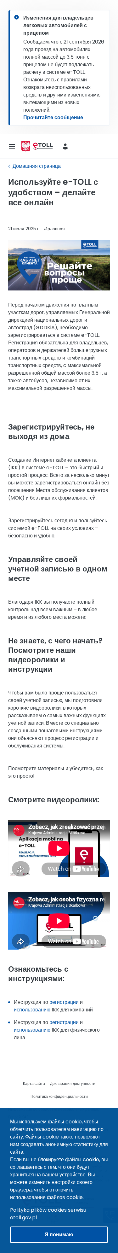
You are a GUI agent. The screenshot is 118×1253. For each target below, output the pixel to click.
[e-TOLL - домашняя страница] (43, 146)
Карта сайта (34, 1083)
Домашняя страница (37, 166)
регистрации (64, 1002)
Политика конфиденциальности (59, 1096)
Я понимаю (59, 1234)
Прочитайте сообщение (53, 117)
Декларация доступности (72, 1083)
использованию (32, 1009)
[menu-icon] (12, 146)
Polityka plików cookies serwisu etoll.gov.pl (48, 1213)
